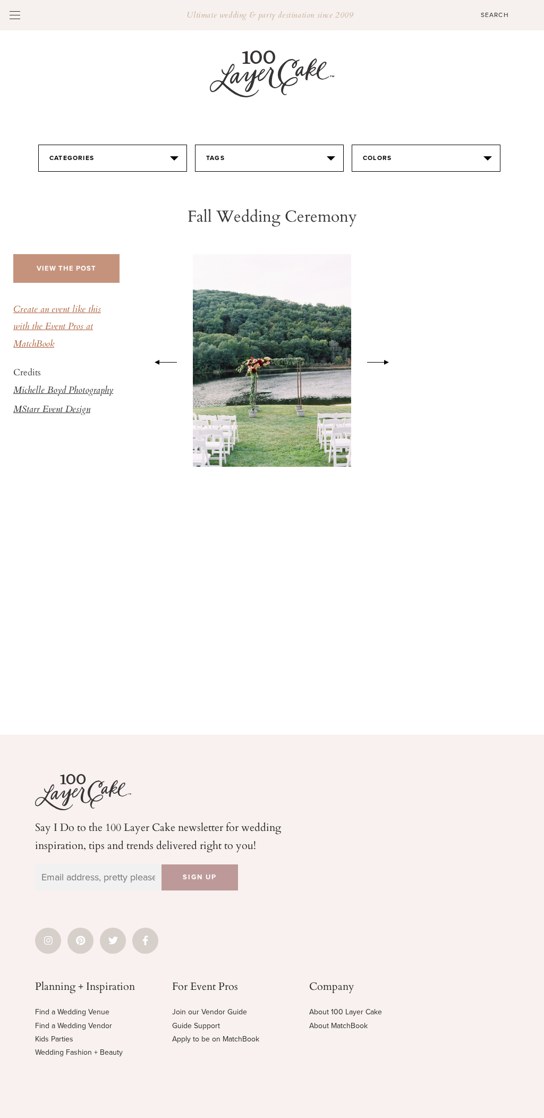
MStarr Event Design (51, 409)
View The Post (66, 268)
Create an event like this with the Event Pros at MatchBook (57, 327)
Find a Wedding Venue (72, 1011)
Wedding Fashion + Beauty (79, 1052)
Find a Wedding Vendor (73, 1025)
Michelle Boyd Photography (63, 390)
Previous (160, 360)
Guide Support (196, 1025)
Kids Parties (54, 1039)
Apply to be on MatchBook (215, 1039)
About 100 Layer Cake (345, 1011)
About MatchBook (338, 1025)
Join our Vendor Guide (209, 1011)
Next (383, 360)
